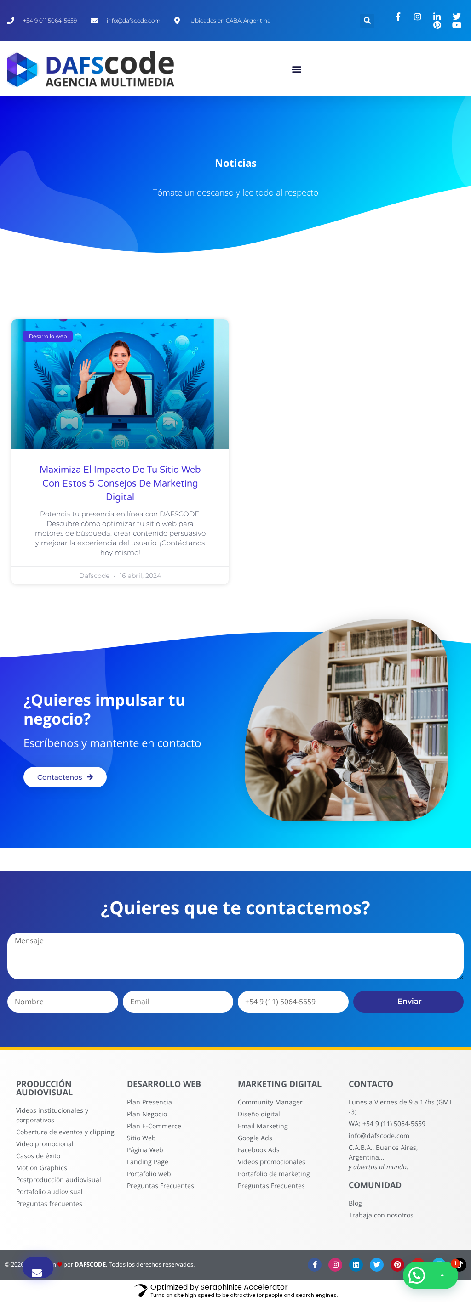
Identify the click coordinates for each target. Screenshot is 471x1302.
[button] (296, 69)
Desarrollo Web (164, 1083)
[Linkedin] (356, 1265)
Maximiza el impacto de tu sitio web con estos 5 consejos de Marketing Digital (120, 483)
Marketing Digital (280, 1083)
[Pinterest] (397, 1265)
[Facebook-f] (315, 1265)
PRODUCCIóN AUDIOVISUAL (44, 1088)
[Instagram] (335, 1265)
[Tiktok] (459, 1265)
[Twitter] (377, 1265)
